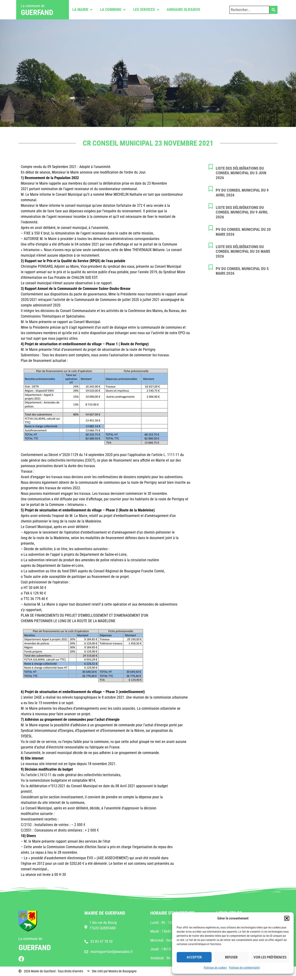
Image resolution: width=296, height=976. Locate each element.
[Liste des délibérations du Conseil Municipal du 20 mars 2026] (210, 245)
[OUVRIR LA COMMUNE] (124, 9)
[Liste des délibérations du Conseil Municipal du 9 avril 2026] (210, 206)
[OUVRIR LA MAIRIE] (91, 9)
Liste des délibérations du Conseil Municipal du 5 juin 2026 (241, 173)
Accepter (194, 957)
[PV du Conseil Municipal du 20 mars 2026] (210, 228)
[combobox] (249, 10)
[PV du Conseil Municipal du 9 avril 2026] (210, 189)
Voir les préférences (270, 957)
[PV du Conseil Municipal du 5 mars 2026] (210, 267)
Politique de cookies (215, 967)
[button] (286, 918)
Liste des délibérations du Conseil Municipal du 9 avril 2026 (242, 212)
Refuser (231, 957)
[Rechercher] (273, 10)
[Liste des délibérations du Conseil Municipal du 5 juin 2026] (210, 167)
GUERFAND (37, 12)
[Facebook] (21, 959)
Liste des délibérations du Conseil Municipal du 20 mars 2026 (243, 251)
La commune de (33, 6)
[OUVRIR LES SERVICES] (158, 9)
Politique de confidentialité (244, 967)
